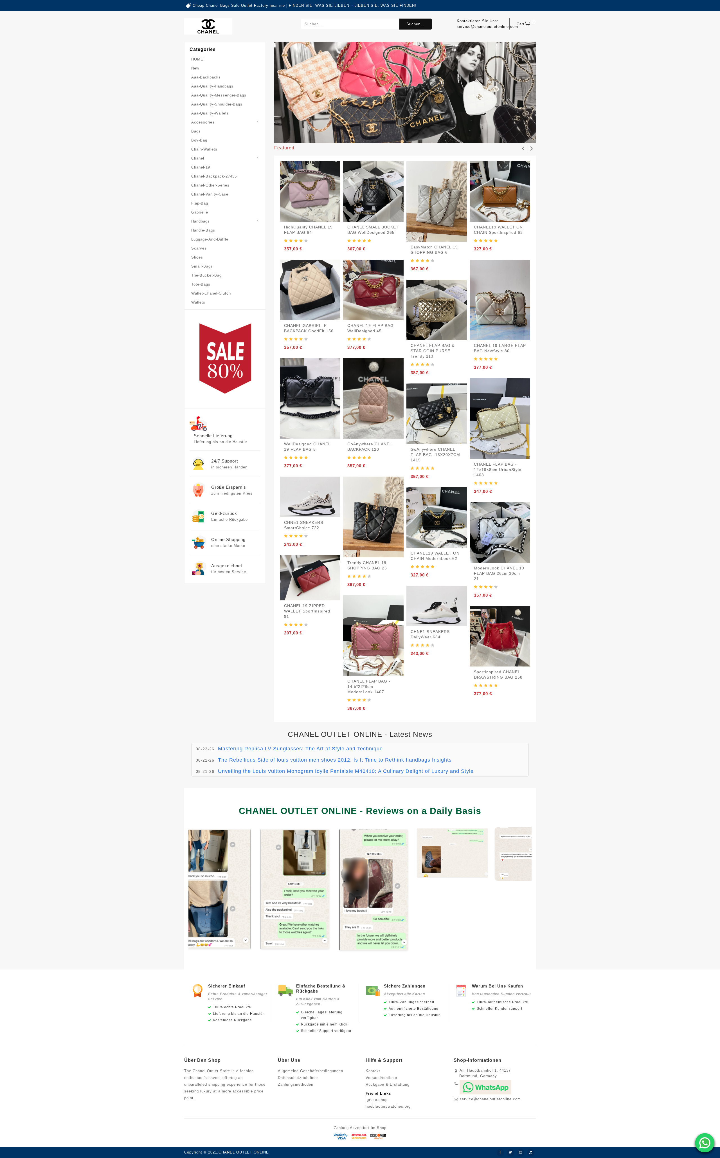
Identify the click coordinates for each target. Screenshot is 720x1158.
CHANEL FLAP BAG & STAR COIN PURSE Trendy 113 (433, 350)
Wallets (198, 302)
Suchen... (415, 24)
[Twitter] (510, 1152)
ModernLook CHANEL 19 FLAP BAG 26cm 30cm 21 (499, 573)
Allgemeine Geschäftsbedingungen (310, 1071)
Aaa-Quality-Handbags (212, 86)
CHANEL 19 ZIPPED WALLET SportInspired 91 (307, 611)
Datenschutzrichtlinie (298, 1078)
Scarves (199, 248)
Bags (196, 131)
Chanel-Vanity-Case (209, 194)
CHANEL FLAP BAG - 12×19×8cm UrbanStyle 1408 (497, 469)
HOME (197, 59)
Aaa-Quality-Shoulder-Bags (216, 104)
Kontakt (373, 1071)
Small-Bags (202, 266)
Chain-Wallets (204, 149)
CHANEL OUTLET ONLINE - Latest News (360, 734)
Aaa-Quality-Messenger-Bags (218, 95)
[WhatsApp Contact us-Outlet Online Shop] (704, 1142)
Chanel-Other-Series (210, 185)
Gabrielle (199, 212)
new (195, 68)
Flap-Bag (199, 203)
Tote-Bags (200, 284)
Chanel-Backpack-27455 (214, 176)
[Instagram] (520, 1152)
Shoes (197, 257)
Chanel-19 (200, 167)
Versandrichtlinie (381, 1078)
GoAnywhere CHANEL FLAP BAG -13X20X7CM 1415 (435, 454)
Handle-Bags (203, 230)
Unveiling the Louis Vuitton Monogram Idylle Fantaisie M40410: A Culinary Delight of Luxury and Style (346, 767)
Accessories (203, 122)
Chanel (197, 158)
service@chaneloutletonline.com (490, 1099)
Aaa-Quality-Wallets (210, 113)
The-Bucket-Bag (206, 275)
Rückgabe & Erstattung (388, 1084)
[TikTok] (530, 1152)
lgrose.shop (377, 1100)
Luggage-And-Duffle (209, 239)
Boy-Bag (199, 140)
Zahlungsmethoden (295, 1084)
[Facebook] (500, 1152)
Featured (284, 147)
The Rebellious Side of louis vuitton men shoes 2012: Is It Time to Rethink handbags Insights (335, 756)
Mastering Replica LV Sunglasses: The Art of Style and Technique (300, 745)
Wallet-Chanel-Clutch (211, 293)
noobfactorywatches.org (388, 1106)
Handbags (200, 221)
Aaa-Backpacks (206, 77)
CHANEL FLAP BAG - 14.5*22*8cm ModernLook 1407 (368, 686)
